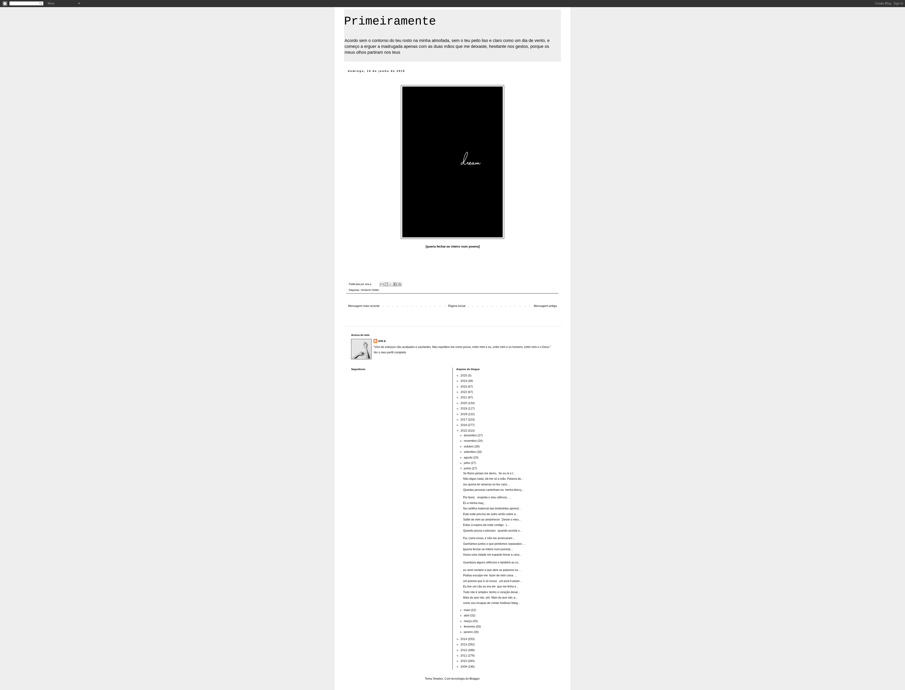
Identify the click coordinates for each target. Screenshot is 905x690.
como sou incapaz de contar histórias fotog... (491, 603)
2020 (464, 403)
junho (468, 468)
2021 (464, 397)
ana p (382, 341)
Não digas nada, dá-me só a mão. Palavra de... (493, 478)
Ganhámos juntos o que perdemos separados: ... (494, 543)
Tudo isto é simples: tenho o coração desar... (491, 592)
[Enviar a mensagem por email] (381, 284)
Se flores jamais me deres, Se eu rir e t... (489, 473)
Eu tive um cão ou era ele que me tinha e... (490, 586)
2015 (464, 430)
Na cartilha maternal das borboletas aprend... (492, 508)
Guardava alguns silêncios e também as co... (491, 562)
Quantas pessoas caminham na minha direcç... (493, 490)
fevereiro (470, 626)
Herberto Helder (370, 290)
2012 (464, 650)
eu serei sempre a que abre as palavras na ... (492, 570)
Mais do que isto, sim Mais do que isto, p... (490, 597)
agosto (468, 457)
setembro (470, 452)
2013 (464, 644)
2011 (464, 655)
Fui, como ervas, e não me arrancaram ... (489, 538)
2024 (464, 381)
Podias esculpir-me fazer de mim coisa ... (490, 575)
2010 (464, 661)
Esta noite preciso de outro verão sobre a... (490, 514)
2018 (464, 414)
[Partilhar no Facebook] (395, 284)
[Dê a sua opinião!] (386, 284)
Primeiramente (390, 21)
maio (467, 610)
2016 (464, 425)
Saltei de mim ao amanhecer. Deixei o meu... (492, 519)
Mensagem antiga (545, 306)
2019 (464, 408)
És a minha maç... (474, 503)
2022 (464, 392)
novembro (470, 440)
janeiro (468, 632)
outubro (469, 446)
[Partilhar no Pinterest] (399, 284)
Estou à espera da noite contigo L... (486, 525)
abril (467, 615)
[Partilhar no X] (390, 284)
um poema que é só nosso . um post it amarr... (492, 581)
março (468, 621)
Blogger (474, 678)
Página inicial (456, 306)
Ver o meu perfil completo (390, 352)
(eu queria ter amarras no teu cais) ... (486, 484)
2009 (464, 666)
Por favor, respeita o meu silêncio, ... (487, 497)
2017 (464, 419)
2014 (464, 639)
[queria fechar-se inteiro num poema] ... (488, 549)
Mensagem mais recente (364, 306)
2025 (464, 375)
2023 (464, 386)
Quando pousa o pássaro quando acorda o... (492, 530)
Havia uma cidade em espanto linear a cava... (492, 554)
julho (467, 463)
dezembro (470, 435)
